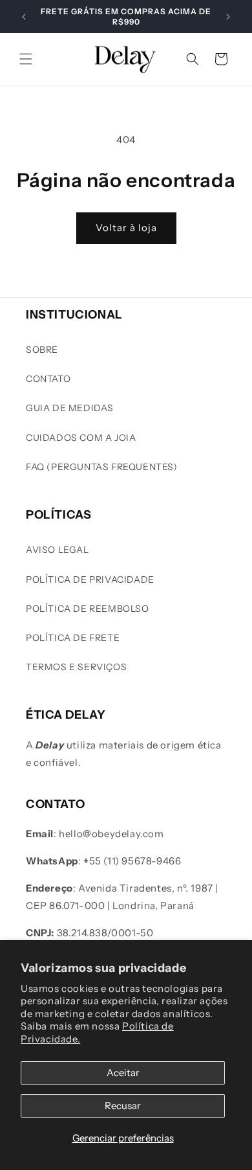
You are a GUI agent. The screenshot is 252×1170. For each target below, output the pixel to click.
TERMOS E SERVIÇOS (76, 667)
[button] (26, 59)
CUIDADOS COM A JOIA (81, 438)
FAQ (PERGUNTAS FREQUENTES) (102, 467)
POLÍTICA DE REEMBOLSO (87, 608)
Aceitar (123, 1072)
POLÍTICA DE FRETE (73, 638)
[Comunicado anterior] (24, 17)
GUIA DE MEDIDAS (70, 408)
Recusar (123, 1105)
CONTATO (48, 379)
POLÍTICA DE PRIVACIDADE (90, 579)
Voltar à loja (126, 227)
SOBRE (42, 349)
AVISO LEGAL (57, 550)
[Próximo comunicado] (228, 17)
